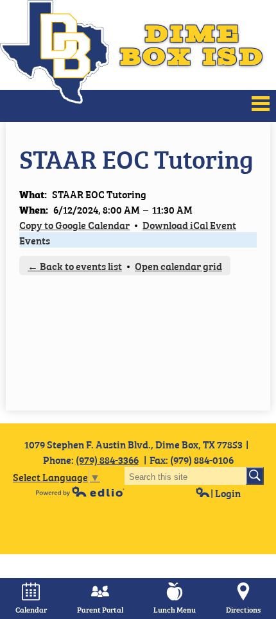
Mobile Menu (261, 103)
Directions (243, 609)
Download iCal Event (189, 224)
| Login (226, 492)
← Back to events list (75, 265)
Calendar (31, 609)
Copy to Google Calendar (74, 224)
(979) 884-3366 (107, 459)
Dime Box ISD (192, 44)
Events (34, 240)
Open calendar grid (178, 265)
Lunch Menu (174, 609)
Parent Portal (100, 609)
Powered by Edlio (80, 491)
